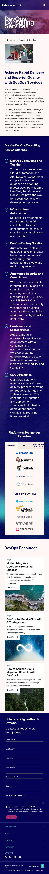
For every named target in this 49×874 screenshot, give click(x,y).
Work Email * (10, 767)
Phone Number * (12, 777)
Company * (10, 758)
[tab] (11, 445)
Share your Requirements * (15, 795)
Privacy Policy (38, 811)
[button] (44, 5)
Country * (9, 786)
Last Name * (10, 749)
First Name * (10, 740)
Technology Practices (17, 40)
